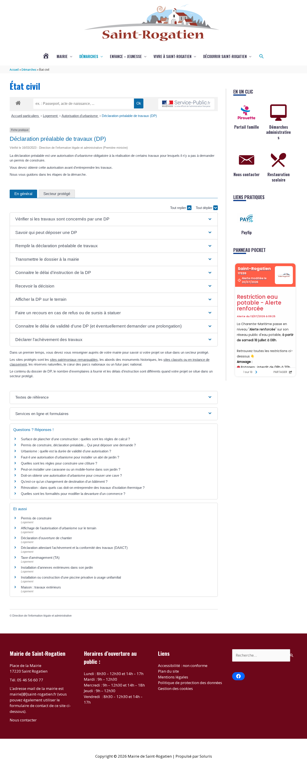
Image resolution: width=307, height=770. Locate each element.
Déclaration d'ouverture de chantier (46, 538)
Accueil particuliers (25, 116)
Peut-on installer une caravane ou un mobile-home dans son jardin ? (70, 469)
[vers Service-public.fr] (186, 104)
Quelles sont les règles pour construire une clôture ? (59, 463)
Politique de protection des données (190, 682)
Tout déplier (204, 208)
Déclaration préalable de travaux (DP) (129, 116)
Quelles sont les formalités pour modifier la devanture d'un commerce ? (73, 494)
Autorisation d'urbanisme (80, 116)
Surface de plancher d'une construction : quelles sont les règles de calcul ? (75, 439)
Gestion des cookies (175, 688)
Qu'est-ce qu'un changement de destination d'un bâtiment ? (64, 481)
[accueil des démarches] (18, 102)
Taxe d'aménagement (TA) (40, 557)
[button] (262, 56)
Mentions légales (173, 677)
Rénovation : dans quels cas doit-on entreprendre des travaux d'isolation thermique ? (83, 487)
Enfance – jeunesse (126, 56)
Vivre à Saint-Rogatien (172, 56)
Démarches (88, 56)
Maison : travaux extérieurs (41, 587)
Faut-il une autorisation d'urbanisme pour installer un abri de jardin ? (70, 457)
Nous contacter (247, 174)
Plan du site (168, 671)
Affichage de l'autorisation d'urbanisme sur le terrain (58, 528)
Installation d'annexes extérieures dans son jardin (57, 567)
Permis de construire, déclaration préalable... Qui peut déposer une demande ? (78, 445)
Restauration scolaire (278, 176)
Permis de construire (36, 518)
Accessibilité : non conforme (182, 665)
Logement (50, 116)
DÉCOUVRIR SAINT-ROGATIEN (225, 56)
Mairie (62, 56)
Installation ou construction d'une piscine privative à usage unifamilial (71, 577)
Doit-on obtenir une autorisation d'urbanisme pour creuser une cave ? (71, 475)
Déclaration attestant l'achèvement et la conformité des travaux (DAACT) (74, 548)
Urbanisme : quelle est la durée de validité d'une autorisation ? (66, 451)
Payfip (246, 232)
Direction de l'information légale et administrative (42, 615)
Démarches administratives (278, 132)
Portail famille (246, 127)
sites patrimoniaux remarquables (74, 359)
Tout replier (178, 208)
